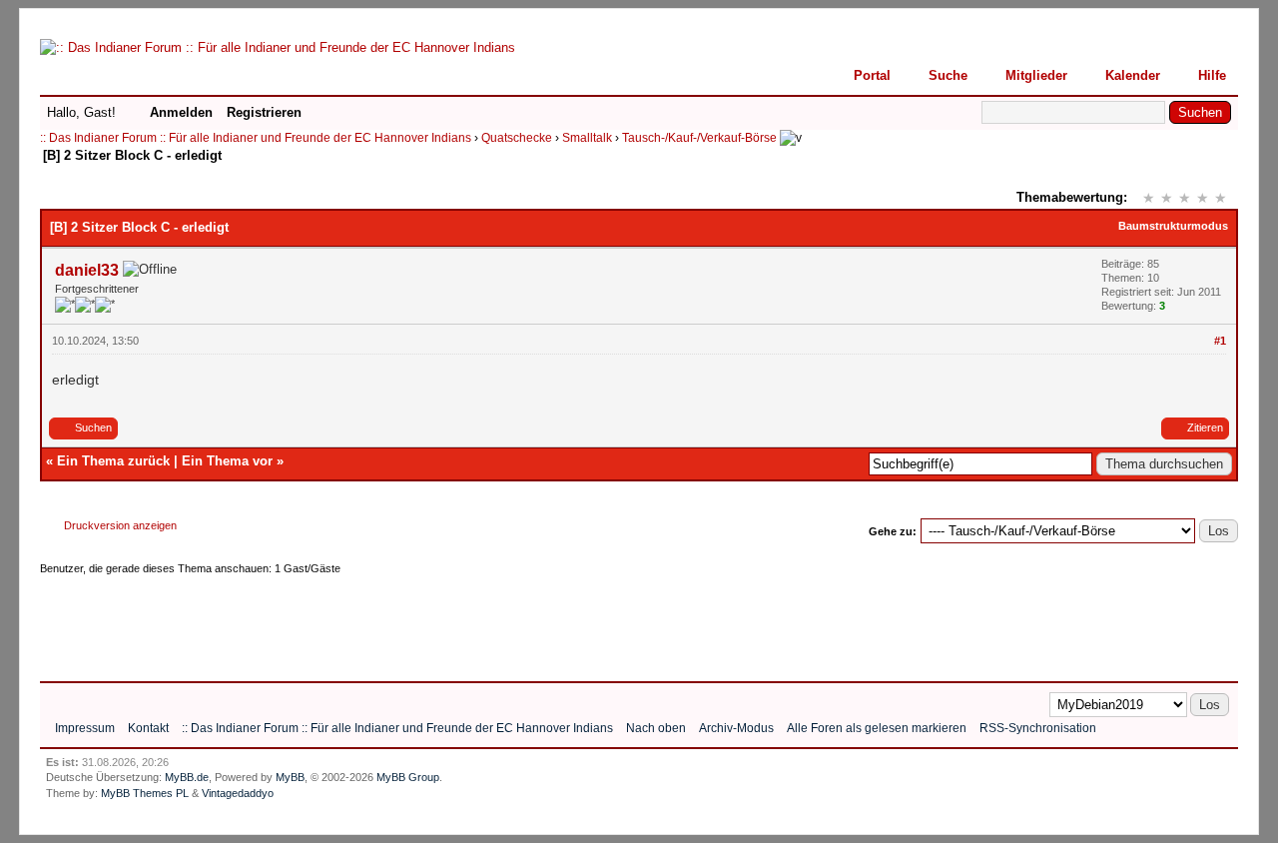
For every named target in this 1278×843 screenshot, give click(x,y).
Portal (872, 75)
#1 (1220, 341)
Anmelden (181, 112)
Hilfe (1212, 75)
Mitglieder (1036, 75)
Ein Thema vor (227, 460)
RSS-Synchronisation (1037, 728)
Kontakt (148, 728)
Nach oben (656, 728)
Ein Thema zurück (113, 460)
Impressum (85, 728)
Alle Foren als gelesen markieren (876, 728)
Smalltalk (587, 138)
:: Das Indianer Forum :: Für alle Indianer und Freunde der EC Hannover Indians (255, 138)
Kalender (1132, 75)
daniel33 (87, 270)
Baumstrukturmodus (1173, 226)
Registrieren (264, 112)
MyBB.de (187, 777)
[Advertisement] (403, 621)
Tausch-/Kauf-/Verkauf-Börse (699, 138)
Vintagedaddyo (238, 793)
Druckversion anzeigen (120, 525)
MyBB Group (407, 777)
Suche (948, 75)
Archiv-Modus (736, 728)
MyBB (290, 777)
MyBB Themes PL (145, 793)
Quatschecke (516, 138)
